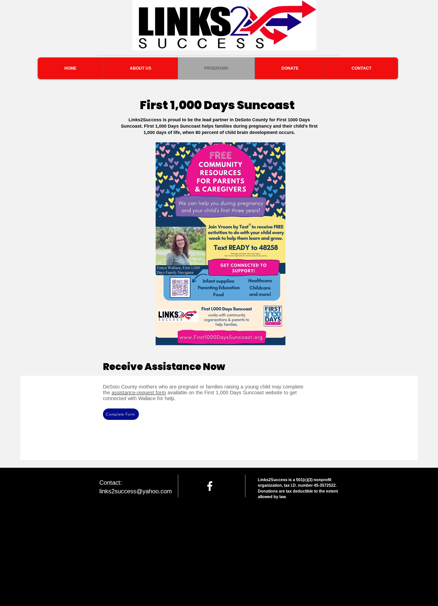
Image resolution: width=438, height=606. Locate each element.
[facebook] (209, 486)
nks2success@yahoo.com (137, 491)
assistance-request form (139, 392)
